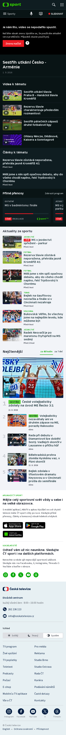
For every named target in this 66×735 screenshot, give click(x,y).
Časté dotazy (41, 693)
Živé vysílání (10, 653)
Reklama (39, 653)
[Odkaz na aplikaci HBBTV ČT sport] (13, 534)
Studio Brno (41, 660)
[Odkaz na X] (21, 575)
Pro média (40, 646)
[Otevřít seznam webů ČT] (62, 4)
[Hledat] (54, 4)
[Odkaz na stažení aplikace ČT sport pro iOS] (13, 525)
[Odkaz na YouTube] (28, 575)
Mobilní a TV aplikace (15, 693)
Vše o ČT (7, 700)
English (6, 728)
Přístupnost (43, 728)
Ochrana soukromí (23, 728)
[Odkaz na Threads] (36, 575)
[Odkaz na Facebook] (13, 575)
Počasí (6, 680)
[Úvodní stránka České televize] (17, 589)
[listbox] (33, 635)
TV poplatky (10, 660)
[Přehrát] (6, 98)
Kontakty (39, 700)
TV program (10, 646)
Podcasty (8, 673)
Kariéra (38, 680)
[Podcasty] (31, 14)
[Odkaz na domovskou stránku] (17, 5)
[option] (13, 635)
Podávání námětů (44, 687)
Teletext (8, 666)
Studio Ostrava (42, 666)
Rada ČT (39, 673)
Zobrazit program (54, 193)
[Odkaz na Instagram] (5, 575)
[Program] (41, 14)
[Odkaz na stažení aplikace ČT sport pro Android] (35, 525)
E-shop (7, 687)
